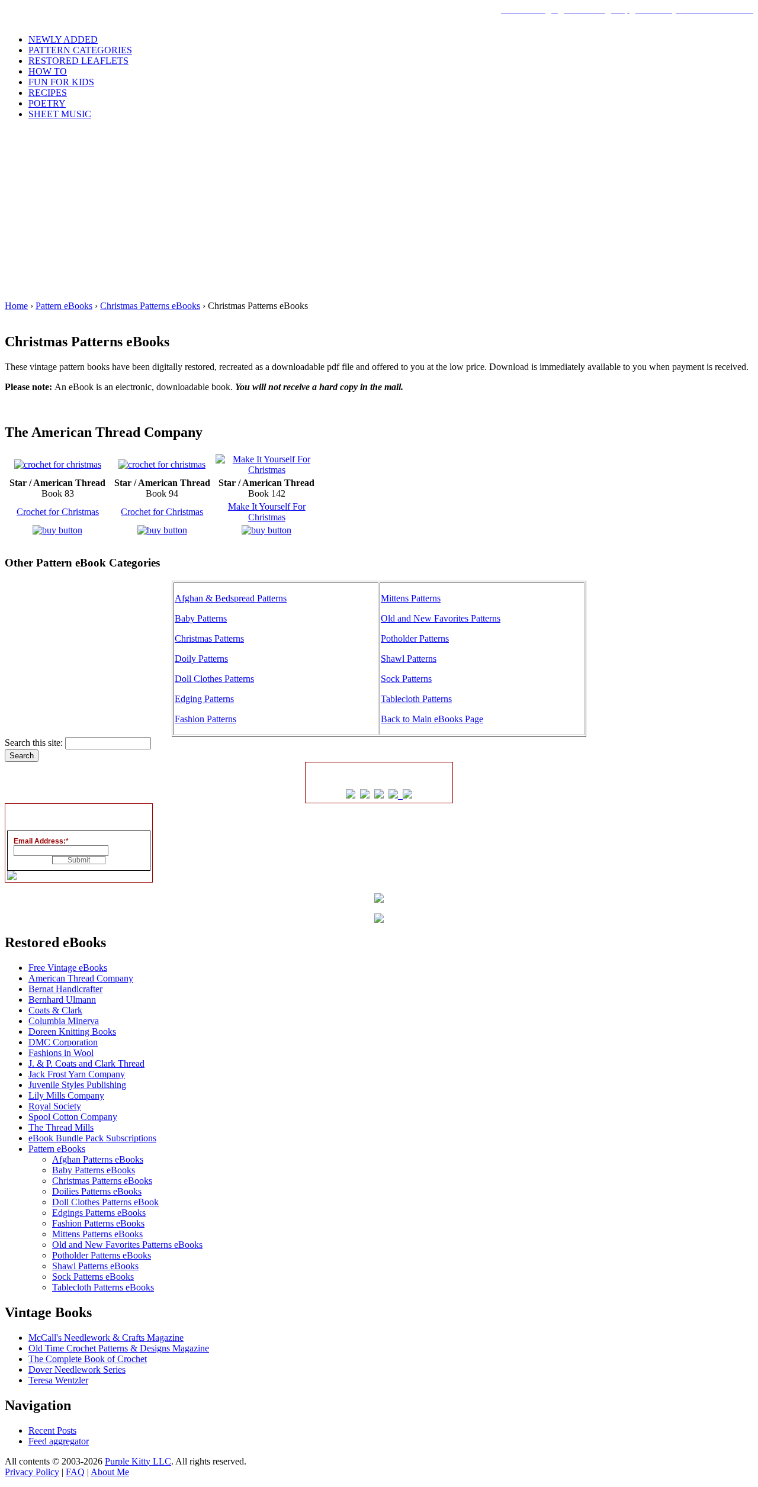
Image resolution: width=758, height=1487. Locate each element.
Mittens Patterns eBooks (97, 1234)
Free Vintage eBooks (67, 968)
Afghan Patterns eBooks (97, 1159)
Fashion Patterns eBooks (98, 1223)
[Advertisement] (379, 212)
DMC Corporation (63, 1042)
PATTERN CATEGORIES (80, 50)
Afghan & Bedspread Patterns (231, 598)
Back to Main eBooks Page (432, 719)
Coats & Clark (55, 1010)
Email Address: (41, 841)
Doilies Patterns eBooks (97, 1191)
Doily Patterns (201, 659)
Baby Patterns (201, 618)
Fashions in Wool (61, 1053)
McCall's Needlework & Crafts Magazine (106, 1337)
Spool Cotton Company (72, 1117)
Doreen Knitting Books (72, 1031)
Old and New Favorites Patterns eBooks (127, 1245)
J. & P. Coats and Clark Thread (86, 1063)
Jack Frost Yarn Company (76, 1074)
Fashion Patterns (205, 719)
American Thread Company (80, 978)
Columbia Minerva (63, 1021)
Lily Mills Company (66, 1095)
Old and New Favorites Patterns (440, 618)
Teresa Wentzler (58, 1380)
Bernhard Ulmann (62, 999)
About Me (110, 1472)
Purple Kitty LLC (138, 1461)
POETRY (47, 103)
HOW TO (47, 71)
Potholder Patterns (415, 638)
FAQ (75, 1472)
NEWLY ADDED (63, 39)
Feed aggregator (58, 1441)
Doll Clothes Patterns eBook (105, 1202)
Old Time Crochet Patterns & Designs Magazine (118, 1348)
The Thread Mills (61, 1127)
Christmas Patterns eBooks (150, 306)
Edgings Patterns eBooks (99, 1213)
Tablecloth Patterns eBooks (103, 1287)
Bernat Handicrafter (65, 989)
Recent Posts (52, 1430)
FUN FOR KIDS (61, 82)
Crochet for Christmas (58, 512)
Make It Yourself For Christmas (267, 511)
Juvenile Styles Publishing (77, 1085)
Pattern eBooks (64, 306)
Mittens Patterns (411, 598)
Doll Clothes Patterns (214, 679)
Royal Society (54, 1106)
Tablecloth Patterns (416, 699)
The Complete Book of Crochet (87, 1359)
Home (16, 306)
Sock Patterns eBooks (93, 1277)
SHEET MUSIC (59, 114)
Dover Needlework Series (77, 1369)
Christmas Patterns (209, 638)
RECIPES (47, 93)
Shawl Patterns (408, 659)
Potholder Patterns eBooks (101, 1255)
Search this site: (35, 743)
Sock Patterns (406, 679)
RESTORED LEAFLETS (78, 61)
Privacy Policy (32, 1472)
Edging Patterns (204, 699)
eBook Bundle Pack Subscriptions (92, 1138)
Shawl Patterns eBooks (95, 1266)
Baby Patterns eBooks (93, 1170)
